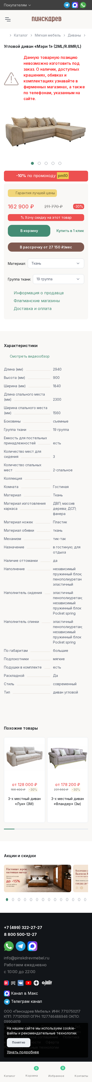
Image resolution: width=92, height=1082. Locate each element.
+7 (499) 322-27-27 (23, 927)
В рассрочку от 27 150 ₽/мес (46, 247)
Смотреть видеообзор (30, 356)
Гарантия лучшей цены (35, 193)
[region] (46, 33)
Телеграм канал (26, 1001)
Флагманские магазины (37, 300)
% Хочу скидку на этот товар (46, 217)
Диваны (74, 35)
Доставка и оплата (33, 308)
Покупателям (15, 5)
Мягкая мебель (48, 35)
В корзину (29, 231)
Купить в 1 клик (70, 231)
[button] (32, 163)
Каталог (21, 35)
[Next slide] (78, 135)
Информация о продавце (39, 292)
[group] (37, 878)
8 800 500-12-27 (20, 934)
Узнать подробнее (23, 1052)
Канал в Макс (24, 993)
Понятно (18, 1042)
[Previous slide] (13, 135)
